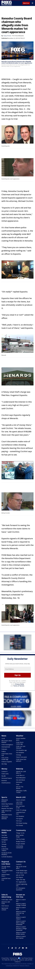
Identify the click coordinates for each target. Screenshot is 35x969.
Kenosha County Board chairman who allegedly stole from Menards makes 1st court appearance (16, 62)
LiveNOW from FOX (20, 813)
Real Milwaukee (20, 778)
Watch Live (26, 3)
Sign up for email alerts (21, 867)
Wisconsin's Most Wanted (6, 741)
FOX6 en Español (6, 761)
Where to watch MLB (21, 908)
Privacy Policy (19, 684)
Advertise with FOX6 (5, 902)
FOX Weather (20, 752)
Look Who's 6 (20, 775)
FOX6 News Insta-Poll (6, 754)
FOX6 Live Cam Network (20, 747)
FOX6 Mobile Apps (21, 870)
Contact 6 (4, 771)
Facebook (4, 837)
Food (17, 784)
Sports (4, 797)
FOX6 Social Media (6, 831)
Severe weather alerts (20, 739)
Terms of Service (18, 686)
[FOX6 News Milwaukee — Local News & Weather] (6, 3)
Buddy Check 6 (20, 841)
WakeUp (19, 769)
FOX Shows (19, 825)
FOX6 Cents (5, 774)
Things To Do (20, 833)
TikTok (3, 842)
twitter (12, 947)
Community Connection (19, 847)
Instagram (4, 840)
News (3, 736)
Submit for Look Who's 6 (21, 772)
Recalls (3, 776)
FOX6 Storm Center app (19, 743)
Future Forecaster (21, 757)
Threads (3, 844)
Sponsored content (4, 909)
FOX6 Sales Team (6, 899)
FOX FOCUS (5, 906)
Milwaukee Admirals (4, 818)
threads (19, 947)
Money (4, 769)
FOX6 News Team (21, 873)
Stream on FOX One (20, 895)
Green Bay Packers (7, 804)
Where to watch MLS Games (21, 937)
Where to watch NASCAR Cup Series (21, 913)
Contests (18, 864)
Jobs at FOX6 (20, 875)
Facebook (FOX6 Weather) (6, 853)
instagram (15, 947)
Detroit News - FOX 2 (5, 875)
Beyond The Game (7, 808)
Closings (18, 755)
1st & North (5, 806)
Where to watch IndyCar (21, 918)
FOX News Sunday (21, 823)
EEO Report (19, 877)
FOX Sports (19, 819)
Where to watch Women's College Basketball (21, 928)
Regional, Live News (5, 862)
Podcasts (4, 749)
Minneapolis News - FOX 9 (7, 871)
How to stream (20, 800)
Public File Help (20, 879)
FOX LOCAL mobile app (5, 758)
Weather (19, 736)
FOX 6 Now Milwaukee (18, 36)
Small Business (6, 783)
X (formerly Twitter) (4, 849)
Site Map (4, 764)
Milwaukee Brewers (4, 801)
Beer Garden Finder (20, 836)
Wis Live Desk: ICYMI (20, 807)
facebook (8, 947)
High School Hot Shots (6, 811)
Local (3, 738)
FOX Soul (19, 821)
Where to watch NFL (21, 900)
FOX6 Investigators (7, 745)
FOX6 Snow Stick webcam (21, 760)
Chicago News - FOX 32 (6, 867)
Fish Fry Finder (20, 839)
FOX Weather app (21, 750)
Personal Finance (6, 778)
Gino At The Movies (19, 787)
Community (21, 830)
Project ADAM (20, 844)
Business (4, 780)
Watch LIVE (21, 797)
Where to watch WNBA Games (21, 933)
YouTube (4, 835)
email (26, 947)
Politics (3, 751)
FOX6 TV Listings (21, 810)
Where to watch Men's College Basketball (21, 922)
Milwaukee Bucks (6, 815)
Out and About (20, 780)
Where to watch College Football (21, 904)
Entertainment (5, 747)
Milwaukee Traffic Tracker (21, 791)
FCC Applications (21, 882)
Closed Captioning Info (21, 885)
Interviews (19, 782)
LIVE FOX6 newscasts (19, 803)
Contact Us (20, 861)
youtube (22, 947)
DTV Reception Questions (20, 889)
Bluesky (3, 846)
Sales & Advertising (6, 895)
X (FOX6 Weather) (6, 857)
